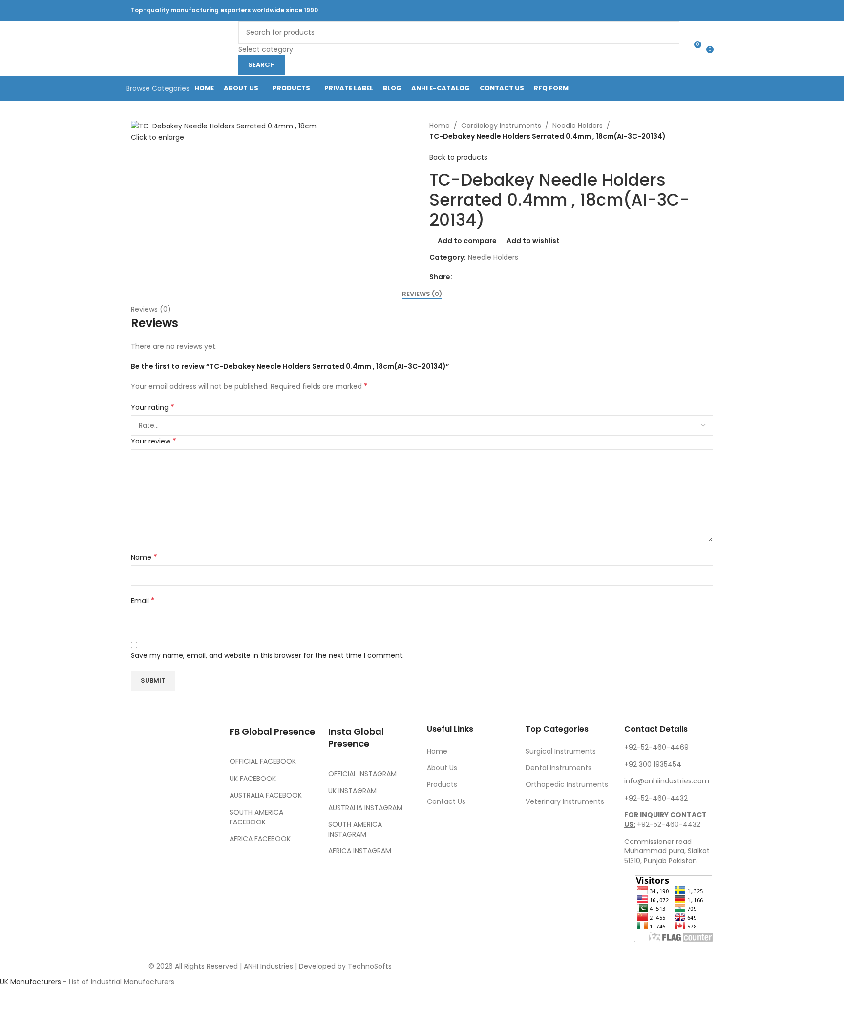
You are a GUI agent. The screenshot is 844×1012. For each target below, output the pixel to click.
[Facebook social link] (611, 10)
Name (144, 557)
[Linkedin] (196, 861)
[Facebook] (143, 834)
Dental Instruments (558, 768)
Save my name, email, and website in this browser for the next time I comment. (267, 655)
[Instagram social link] (635, 10)
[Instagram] (196, 834)
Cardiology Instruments (501, 125)
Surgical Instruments (561, 751)
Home (439, 125)
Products (442, 784)
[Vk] (169, 861)
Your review (153, 441)
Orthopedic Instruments (567, 784)
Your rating (152, 407)
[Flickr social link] (672, 10)
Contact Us (446, 801)
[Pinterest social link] (647, 10)
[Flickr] (143, 888)
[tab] (422, 293)
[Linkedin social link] (660, 10)
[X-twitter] (169, 834)
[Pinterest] (143, 861)
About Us (442, 768)
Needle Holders (577, 125)
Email (143, 600)
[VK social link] (684, 10)
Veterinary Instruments (565, 801)
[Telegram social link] (697, 10)
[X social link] (623, 10)
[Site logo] (180, 48)
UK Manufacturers (30, 982)
